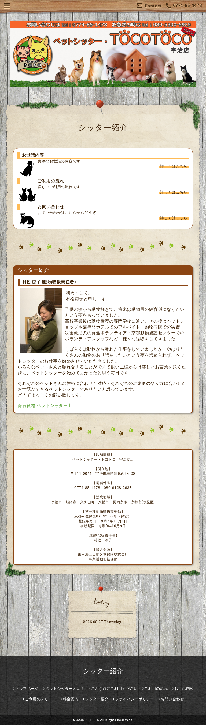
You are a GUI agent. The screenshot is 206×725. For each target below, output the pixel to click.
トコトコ (91, 720)
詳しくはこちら (173, 166)
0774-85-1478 (187, 5)
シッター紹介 (103, 671)
